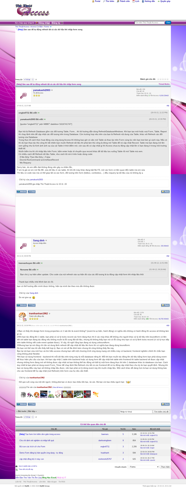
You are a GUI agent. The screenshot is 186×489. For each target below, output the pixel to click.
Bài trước (22, 411)
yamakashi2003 (41, 90)
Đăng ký (56, 23)
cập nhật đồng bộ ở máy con (31, 459)
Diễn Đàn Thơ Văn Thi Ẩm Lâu (28, 478)
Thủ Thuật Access (22, 27)
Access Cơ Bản (37, 27)
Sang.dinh (38, 240)
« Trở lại (27, 79)
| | (40, 478)
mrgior (152, 448)
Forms (46, 27)
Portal (97, 1)
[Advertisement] (93, 52)
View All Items (57, 387)
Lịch (137, 1)
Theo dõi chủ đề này (26, 469)
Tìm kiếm (110, 1)
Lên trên (42, 482)
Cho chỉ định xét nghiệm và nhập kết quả (36, 440)
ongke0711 (154, 435)
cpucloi (152, 460)
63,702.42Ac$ (163, 319)
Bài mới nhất (144, 435)
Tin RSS (62, 482)
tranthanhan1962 (65, 325)
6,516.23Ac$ (164, 95)
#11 (168, 106)
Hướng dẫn (150, 1)
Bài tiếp (31, 411)
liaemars (105, 434)
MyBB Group (45, 486)
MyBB (27, 486)
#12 (168, 256)
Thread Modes (164, 84)
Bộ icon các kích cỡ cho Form (32, 446)
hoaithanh (105, 453)
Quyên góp (165, 1)
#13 (168, 325)
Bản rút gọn (52, 482)
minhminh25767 (105, 459)
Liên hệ (18, 482)
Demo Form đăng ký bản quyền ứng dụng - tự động (41, 453)
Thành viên (125, 1)
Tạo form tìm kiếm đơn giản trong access (42, 434)
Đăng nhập (44, 23)
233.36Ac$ (164, 246)
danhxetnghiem (105, 440)
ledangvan (153, 454)
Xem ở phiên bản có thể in (28, 466)
